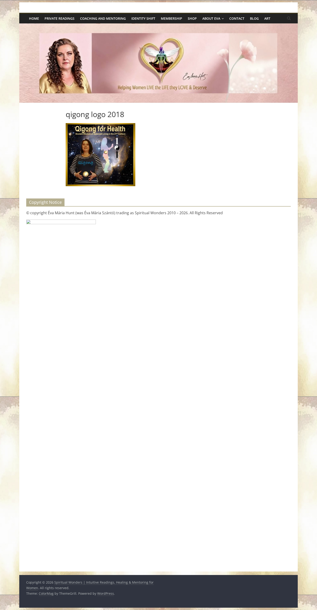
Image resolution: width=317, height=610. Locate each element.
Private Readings (59, 18)
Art (267, 18)
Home (34, 18)
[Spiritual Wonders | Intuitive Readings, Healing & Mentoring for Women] (158, 26)
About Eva (211, 18)
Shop (192, 18)
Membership (171, 18)
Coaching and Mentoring (103, 18)
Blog (254, 18)
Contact (236, 18)
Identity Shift (143, 18)
